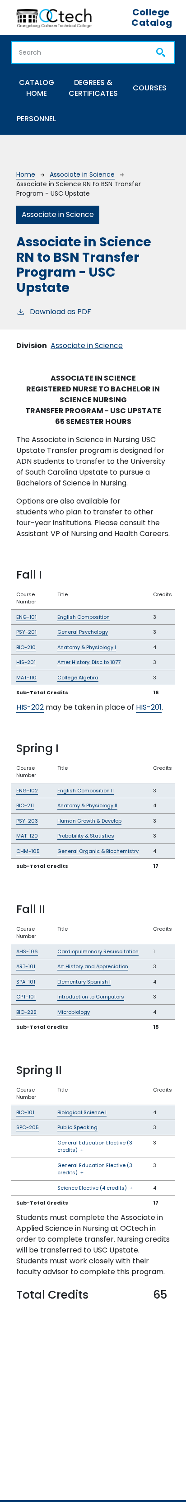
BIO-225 (26, 1012)
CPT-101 (26, 996)
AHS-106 (27, 951)
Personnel (36, 118)
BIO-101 (25, 1112)
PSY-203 (27, 820)
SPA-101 (25, 981)
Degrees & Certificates (93, 88)
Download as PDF (60, 311)
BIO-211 (25, 805)
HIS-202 (30, 707)
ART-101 (25, 966)
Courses (150, 88)
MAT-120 (27, 835)
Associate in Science (82, 174)
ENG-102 (27, 790)
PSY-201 (26, 632)
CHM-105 (28, 851)
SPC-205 (27, 1127)
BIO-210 (26, 647)
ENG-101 (26, 617)
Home (25, 174)
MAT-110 (26, 677)
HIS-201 (26, 662)
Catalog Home (36, 88)
